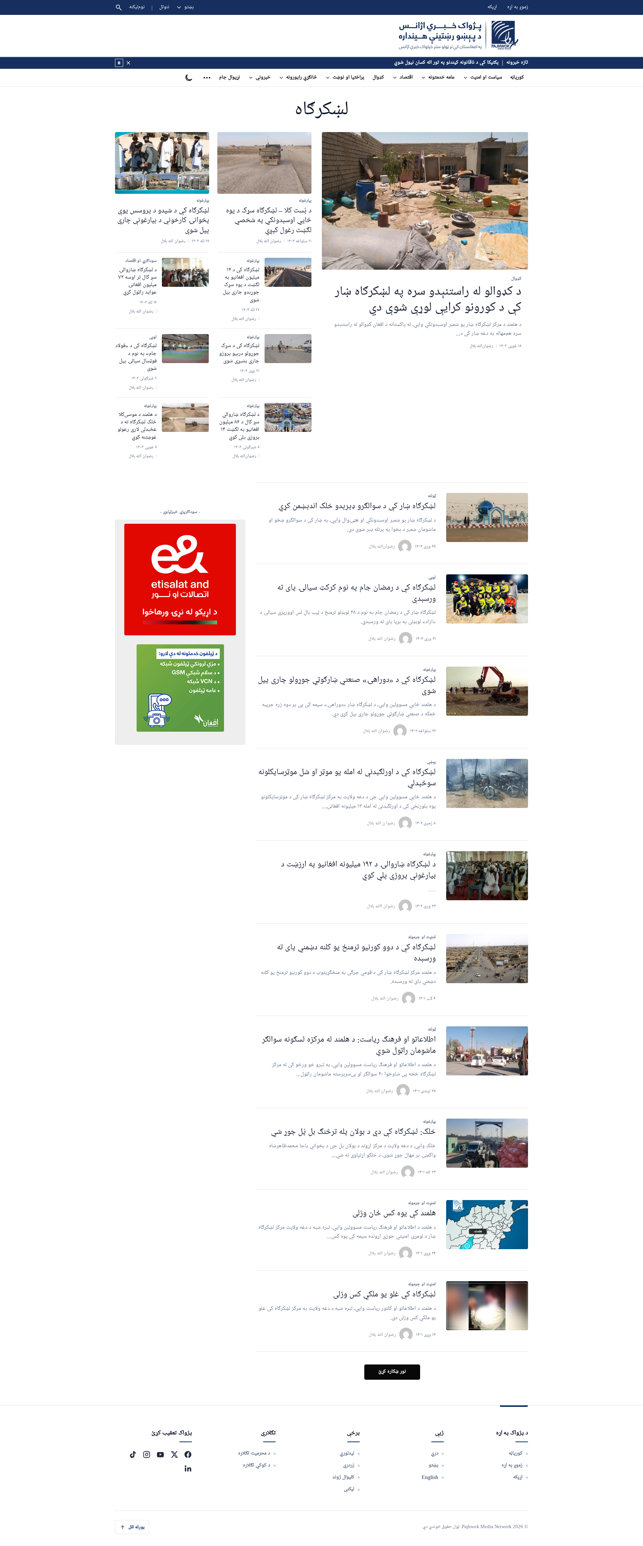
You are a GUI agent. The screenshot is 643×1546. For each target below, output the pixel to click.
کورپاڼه (517, 77)
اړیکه (492, 7)
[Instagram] (147, 1454)
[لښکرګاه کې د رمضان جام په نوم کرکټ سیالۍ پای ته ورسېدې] (487, 598)
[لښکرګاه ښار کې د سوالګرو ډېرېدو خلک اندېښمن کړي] (487, 517)
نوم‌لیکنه (137, 7)
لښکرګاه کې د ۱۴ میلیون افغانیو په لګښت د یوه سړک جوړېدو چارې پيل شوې (241, 285)
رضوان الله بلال (382, 638)
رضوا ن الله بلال (381, 823)
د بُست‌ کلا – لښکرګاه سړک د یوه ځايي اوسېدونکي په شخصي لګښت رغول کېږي (268, 220)
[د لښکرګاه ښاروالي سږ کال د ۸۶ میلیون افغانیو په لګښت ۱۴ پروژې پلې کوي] (288, 417)
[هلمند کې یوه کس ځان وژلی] (487, 1224)
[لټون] (118, 7)
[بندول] (128, 63)
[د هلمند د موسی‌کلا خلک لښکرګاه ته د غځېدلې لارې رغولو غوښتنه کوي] (185, 417)
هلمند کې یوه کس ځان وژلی (394, 1213)
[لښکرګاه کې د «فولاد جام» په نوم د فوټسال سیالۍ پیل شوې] (185, 348)
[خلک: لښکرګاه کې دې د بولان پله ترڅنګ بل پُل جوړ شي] (487, 1143)
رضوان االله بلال (381, 906)
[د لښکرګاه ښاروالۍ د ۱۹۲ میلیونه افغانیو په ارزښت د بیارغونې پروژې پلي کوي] (487, 875)
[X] (174, 1454)
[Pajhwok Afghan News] (458, 36)
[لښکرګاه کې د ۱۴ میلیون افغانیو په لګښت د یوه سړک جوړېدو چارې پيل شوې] (288, 272)
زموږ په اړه (517, 7)
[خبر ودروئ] (119, 63)
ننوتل (164, 7)
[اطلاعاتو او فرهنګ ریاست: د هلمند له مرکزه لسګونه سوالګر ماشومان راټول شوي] (487, 1050)
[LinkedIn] (188, 1468)
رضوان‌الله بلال (382, 546)
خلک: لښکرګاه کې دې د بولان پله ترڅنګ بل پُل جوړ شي (353, 1132)
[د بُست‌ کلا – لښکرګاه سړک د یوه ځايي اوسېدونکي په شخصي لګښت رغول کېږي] (264, 163)
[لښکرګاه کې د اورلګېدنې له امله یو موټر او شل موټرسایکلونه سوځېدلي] (487, 783)
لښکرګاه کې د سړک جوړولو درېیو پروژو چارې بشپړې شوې (239, 353)
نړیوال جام (229, 77)
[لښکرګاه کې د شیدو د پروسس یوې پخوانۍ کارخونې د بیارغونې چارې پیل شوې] (162, 163)
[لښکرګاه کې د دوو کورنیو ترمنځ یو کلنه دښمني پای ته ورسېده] (487, 958)
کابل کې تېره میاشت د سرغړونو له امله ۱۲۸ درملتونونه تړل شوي (438, 62)
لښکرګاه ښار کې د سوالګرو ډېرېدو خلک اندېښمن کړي (357, 506)
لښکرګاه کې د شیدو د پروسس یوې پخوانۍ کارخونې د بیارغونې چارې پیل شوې (163, 220)
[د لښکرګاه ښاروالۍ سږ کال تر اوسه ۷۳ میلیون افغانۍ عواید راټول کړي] (185, 272)
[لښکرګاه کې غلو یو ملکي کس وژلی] (487, 1305)
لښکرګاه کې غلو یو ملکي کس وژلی (384, 1294)
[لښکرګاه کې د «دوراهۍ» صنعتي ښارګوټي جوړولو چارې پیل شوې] (487, 691)
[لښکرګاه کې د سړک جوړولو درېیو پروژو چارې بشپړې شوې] (288, 348)
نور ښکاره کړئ (392, 1372)
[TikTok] (133, 1454)
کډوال (378, 77)
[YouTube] (160, 1454)
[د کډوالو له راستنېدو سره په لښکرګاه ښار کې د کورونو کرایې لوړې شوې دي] (425, 201)
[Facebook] (188, 1454)
